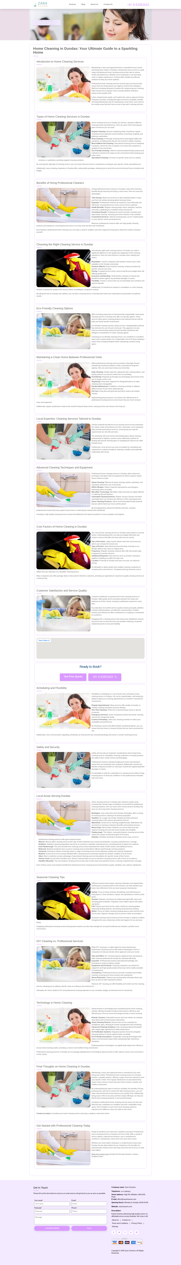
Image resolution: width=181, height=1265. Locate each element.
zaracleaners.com (125, 1206)
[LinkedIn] (131, 1232)
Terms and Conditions (120, 1223)
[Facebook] (113, 1232)
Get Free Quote (73, 676)
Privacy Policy (136, 1223)
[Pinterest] (136, 1232)
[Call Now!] (138, 4)
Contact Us (108, 4)
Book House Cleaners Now (46, 23)
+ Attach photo (52, 1228)
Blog (83, 4)
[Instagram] (125, 1232)
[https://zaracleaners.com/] (41, 4)
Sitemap (115, 1226)
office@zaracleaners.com (126, 1199)
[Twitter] (119, 1232)
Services (72, 4)
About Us (94, 4)
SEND (89, 1228)
